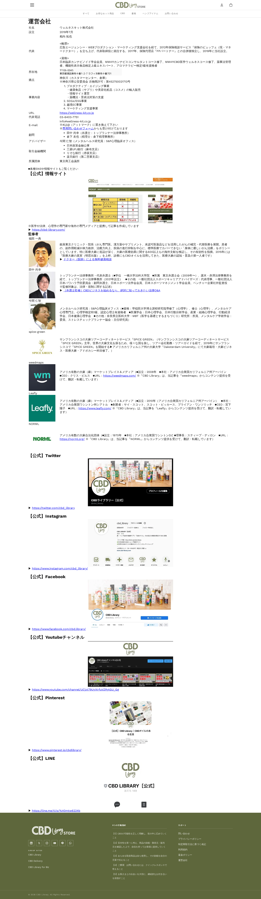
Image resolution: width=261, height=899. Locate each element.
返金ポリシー (185, 855)
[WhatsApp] (70, 843)
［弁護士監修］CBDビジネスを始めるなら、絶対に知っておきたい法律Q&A (111, 290)
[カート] (231, 5)
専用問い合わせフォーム (78, 128)
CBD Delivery (35, 861)
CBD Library (34, 854)
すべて (86, 13)
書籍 (134, 13)
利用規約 (182, 849)
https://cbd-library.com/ (48, 229)
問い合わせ (184, 833)
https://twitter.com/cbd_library (53, 508)
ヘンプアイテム (150, 13)
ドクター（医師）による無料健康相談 (87, 259)
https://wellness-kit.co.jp (77, 113)
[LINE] (62, 843)
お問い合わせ (171, 13)
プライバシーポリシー (189, 839)
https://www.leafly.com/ (94, 408)
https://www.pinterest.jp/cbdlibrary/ (56, 750)
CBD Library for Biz (38, 867)
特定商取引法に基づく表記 (192, 844)
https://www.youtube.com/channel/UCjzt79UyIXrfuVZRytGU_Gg (75, 689)
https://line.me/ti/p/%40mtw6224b (56, 810)
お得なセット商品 (105, 13)
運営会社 (182, 860)
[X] (39, 843)
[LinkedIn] (31, 843)
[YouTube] (55, 843)
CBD (122, 13)
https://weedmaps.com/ (119, 375)
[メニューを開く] (32, 5)
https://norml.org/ (72, 439)
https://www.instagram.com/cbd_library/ (60, 568)
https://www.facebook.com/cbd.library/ (59, 629)
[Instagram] (47, 843)
